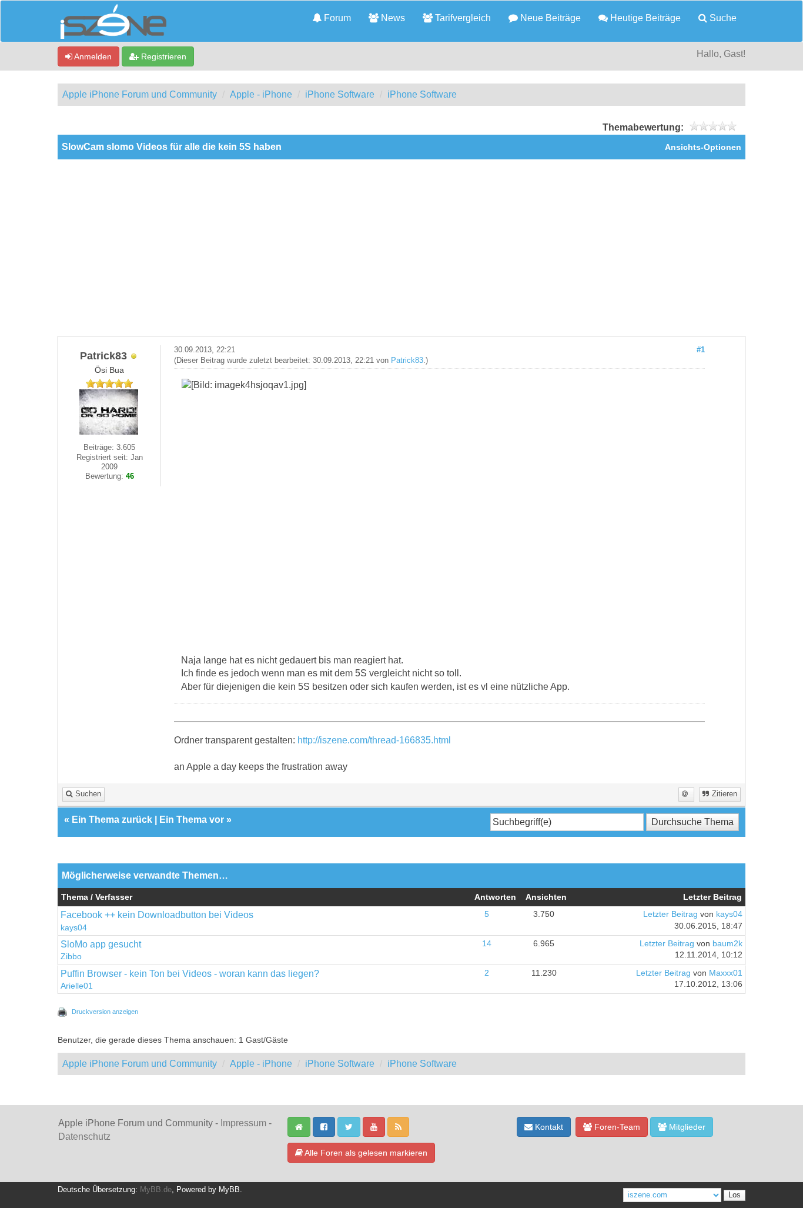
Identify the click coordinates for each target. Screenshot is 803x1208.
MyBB (229, 1190)
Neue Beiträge (549, 18)
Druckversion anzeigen (105, 1011)
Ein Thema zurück (112, 820)
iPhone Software (339, 94)
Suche (722, 18)
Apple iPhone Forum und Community (139, 94)
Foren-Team (616, 1127)
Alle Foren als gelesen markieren (365, 1152)
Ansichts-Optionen (703, 147)
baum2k (727, 943)
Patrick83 (407, 360)
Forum (336, 18)
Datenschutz (84, 1137)
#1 (701, 350)
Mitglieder (686, 1127)
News (392, 18)
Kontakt (548, 1127)
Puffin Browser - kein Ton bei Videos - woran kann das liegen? (190, 974)
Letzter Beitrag (670, 914)
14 (486, 943)
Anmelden (92, 56)
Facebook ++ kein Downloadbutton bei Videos (157, 915)
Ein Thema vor (191, 820)
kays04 (74, 927)
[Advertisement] (401, 247)
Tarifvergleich (462, 18)
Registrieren (162, 56)
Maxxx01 (725, 973)
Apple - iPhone (261, 94)
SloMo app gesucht (101, 944)
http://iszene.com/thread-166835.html (374, 740)
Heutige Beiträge (644, 18)
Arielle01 (77, 986)
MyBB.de (156, 1190)
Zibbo (71, 956)
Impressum (243, 1123)
